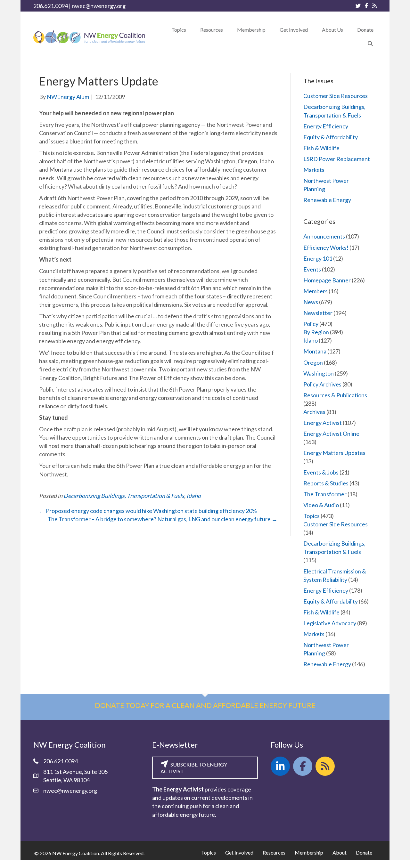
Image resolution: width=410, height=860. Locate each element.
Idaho (193, 495)
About (339, 852)
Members (315, 291)
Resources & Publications (335, 395)
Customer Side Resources (335, 95)
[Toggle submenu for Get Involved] (312, 29)
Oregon (313, 362)
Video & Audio (321, 504)
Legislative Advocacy (329, 623)
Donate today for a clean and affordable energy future (205, 705)
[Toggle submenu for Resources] (227, 29)
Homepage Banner (327, 280)
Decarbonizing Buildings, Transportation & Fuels (123, 495)
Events (312, 269)
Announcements (324, 236)
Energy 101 (317, 258)
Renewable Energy (327, 199)
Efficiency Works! (325, 247)
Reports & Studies (325, 483)
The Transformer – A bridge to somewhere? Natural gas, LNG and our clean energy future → (162, 519)
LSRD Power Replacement (336, 158)
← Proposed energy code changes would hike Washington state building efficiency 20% (148, 510)
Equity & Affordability (330, 137)
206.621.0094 (50, 5)
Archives (314, 411)
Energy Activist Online (331, 433)
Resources (274, 852)
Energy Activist (322, 422)
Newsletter (317, 312)
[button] (370, 43)
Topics (311, 515)
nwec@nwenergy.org (99, 5)
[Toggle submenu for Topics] (190, 29)
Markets (313, 169)
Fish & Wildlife (321, 147)
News (310, 301)
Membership (309, 852)
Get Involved (239, 852)
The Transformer (325, 494)
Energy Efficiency (325, 126)
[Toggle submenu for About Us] (347, 29)
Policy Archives (322, 384)
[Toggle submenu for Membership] (270, 29)
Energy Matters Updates (334, 452)
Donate (364, 852)
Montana (314, 351)
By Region (316, 332)
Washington (318, 373)
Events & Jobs (321, 472)
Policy (310, 323)
